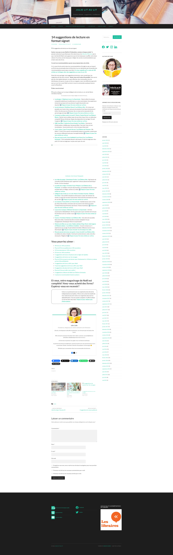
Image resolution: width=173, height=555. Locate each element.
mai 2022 (104, 162)
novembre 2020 (106, 196)
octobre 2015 (105, 366)
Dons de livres (102, 26)
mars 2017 (104, 321)
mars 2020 (104, 219)
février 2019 (105, 256)
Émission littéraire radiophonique (75, 26)
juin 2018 (104, 278)
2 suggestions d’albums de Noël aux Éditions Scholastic (70, 272)
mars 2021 (104, 188)
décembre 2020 (106, 193)
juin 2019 (104, 244)
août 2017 (104, 306)
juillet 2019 (105, 242)
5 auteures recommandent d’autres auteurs (67, 275)
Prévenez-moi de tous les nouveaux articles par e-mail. (67, 473)
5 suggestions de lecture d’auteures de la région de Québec (71, 254)
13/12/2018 (54, 44)
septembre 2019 (106, 236)
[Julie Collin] (74, 315)
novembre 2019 (106, 230)
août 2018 (104, 273)
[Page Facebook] (72, 354)
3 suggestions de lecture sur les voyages (66, 257)
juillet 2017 (105, 309)
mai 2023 (104, 146)
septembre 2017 (106, 304)
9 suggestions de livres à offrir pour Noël (66, 263)
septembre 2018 (106, 270)
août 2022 (104, 154)
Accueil (53, 26)
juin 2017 (104, 312)
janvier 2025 (105, 140)
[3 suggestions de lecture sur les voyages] (89, 387)
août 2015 (104, 371)
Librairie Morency (87, 54)
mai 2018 (104, 281)
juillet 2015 (105, 374)
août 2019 (104, 239)
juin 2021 (104, 182)
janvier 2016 (105, 360)
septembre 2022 (106, 151)
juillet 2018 (105, 275)
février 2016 (105, 357)
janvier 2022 (105, 168)
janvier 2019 (105, 258)
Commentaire (55, 428)
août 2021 (104, 177)
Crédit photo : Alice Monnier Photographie (74, 176)
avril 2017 (104, 318)
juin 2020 (104, 210)
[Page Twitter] (74, 354)
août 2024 (104, 143)
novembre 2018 (106, 264)
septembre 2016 (106, 337)
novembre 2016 (106, 332)
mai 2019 (104, 247)
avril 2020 (104, 216)
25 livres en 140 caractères (62, 252)
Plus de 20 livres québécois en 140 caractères (68, 248)
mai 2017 (104, 315)
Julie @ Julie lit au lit (65, 44)
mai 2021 (104, 185)
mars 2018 (104, 287)
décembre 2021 (106, 171)
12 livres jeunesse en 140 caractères (65, 250)
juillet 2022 (105, 157)
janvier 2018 (105, 292)
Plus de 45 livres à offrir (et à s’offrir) (65, 270)
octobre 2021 (105, 174)
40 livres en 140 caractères (62, 245)
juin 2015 (104, 377)
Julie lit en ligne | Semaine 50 (58, 409)
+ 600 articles (91, 26)
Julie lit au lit (86, 10)
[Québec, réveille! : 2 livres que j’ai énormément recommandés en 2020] (74, 387)
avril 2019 (104, 250)
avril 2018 (104, 284)
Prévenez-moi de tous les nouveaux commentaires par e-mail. (69, 470)
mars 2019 (104, 253)
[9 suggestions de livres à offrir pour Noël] (58, 387)
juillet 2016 (105, 343)
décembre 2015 (106, 363)
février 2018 (105, 289)
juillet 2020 (105, 208)
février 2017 (105, 323)
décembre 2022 (106, 148)
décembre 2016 (106, 329)
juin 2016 (104, 346)
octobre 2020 (105, 199)
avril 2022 (104, 165)
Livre (55, 403)
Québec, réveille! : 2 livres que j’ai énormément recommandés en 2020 (74, 393)
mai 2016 (104, 349)
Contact (111, 26)
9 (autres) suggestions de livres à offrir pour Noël (68, 265)
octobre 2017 (105, 301)
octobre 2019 (105, 233)
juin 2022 (104, 160)
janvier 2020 (105, 225)
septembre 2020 (106, 202)
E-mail (53, 451)
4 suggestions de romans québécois (88, 409)
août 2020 (104, 205)
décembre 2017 (106, 295)
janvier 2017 (105, 326)
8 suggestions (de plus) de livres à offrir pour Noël (69, 268)
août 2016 (104, 340)
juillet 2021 (105, 179)
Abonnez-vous (107, 117)
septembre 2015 (106, 369)
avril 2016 (104, 352)
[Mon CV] (76, 354)
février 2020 (105, 222)
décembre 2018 (106, 261)
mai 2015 (104, 380)
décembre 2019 (106, 227)
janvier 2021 (105, 191)
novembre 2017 (106, 298)
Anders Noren (107, 546)
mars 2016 (104, 354)
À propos (60, 26)
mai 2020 (104, 213)
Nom (53, 444)
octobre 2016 (105, 335)
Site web (53, 458)
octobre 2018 (105, 267)
